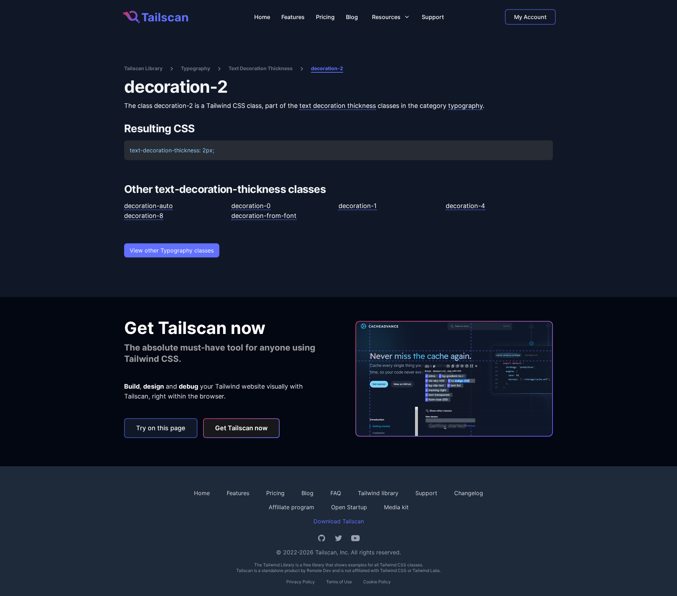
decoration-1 (357, 205)
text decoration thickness (337, 105)
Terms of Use (339, 581)
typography (465, 105)
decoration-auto (148, 205)
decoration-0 (250, 205)
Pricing (325, 16)
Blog (352, 16)
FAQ (335, 493)
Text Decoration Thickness (260, 68)
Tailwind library (378, 493)
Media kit (396, 507)
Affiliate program (291, 507)
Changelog (468, 493)
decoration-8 (143, 215)
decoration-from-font (264, 215)
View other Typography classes (172, 250)
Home (262, 16)
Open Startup (349, 507)
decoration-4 (465, 205)
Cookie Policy (377, 581)
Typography (195, 68)
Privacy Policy (300, 581)
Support (433, 16)
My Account (530, 16)
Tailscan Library (143, 68)
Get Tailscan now (241, 428)
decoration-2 (327, 68)
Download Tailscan (338, 521)
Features (293, 16)
